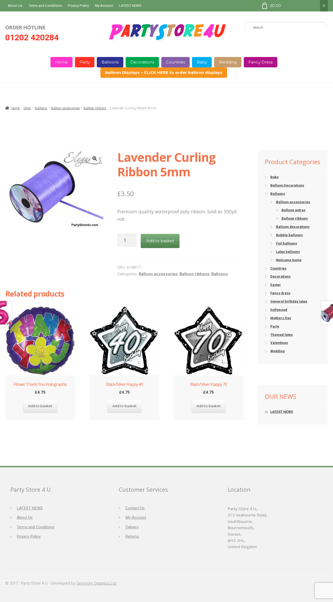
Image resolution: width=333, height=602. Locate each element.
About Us (15, 6)
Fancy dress (280, 293)
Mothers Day (280, 318)
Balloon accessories (65, 108)
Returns (132, 536)
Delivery (132, 527)
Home (61, 62)
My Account (104, 6)
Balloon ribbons (95, 108)
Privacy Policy (78, 6)
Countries (175, 62)
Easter (275, 285)
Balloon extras (293, 210)
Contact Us (135, 508)
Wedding (228, 62)
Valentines (279, 343)
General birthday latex (288, 301)
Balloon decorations (293, 227)
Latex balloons (288, 252)
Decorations (142, 62)
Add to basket (160, 240)
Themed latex (281, 335)
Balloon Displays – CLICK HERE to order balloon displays (163, 72)
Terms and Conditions (45, 6)
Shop (27, 108)
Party (85, 62)
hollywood (278, 310)
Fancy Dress (260, 62)
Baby (202, 62)
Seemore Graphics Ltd (96, 583)
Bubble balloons (289, 235)
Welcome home (289, 260)
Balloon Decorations (287, 185)
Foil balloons (286, 243)
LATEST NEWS (130, 6)
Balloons (110, 62)
